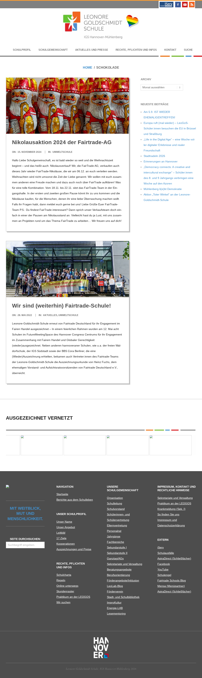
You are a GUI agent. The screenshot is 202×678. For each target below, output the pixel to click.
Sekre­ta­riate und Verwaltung (124, 564)
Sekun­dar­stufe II (117, 553)
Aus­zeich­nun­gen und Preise (73, 549)
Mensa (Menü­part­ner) (171, 586)
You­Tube (162, 569)
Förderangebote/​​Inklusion (123, 580)
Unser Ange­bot (65, 527)
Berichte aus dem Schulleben (74, 499)
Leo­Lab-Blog (115, 586)
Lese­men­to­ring (116, 613)
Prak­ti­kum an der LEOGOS (73, 596)
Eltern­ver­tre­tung (117, 525)
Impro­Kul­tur (114, 602)
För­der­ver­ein (115, 591)
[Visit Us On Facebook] (177, 2)
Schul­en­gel (164, 575)
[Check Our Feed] (191, 2)
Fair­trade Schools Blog (171, 580)
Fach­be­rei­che (115, 542)
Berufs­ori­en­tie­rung (118, 575)
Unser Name (64, 521)
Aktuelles (50, 315)
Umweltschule (62, 152)
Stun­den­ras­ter (65, 591)
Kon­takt (170, 49)
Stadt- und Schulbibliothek (123, 597)
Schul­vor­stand (116, 508)
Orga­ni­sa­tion (115, 497)
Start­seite (62, 494)
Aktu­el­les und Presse (91, 49)
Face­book (163, 564)
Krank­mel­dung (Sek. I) (171, 508)
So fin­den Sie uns (168, 514)
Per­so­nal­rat (114, 530)
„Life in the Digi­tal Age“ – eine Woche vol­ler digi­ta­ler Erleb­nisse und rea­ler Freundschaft (169, 145)
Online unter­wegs (67, 585)
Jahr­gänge (113, 536)
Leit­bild (60, 532)
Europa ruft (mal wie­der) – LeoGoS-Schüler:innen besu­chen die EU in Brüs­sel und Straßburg (170, 128)
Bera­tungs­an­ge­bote (119, 569)
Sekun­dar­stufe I (117, 547)
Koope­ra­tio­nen (65, 543)
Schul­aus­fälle (165, 553)
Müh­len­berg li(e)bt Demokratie (163, 189)
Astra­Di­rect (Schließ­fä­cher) (174, 558)
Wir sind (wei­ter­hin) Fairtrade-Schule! (61, 306)
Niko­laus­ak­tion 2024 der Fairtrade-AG (62, 142)
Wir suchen (63, 602)
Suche (188, 49)
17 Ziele (61, 538)
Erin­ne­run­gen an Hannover (161, 161)
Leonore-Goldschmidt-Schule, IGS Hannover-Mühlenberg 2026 (101, 669)
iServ (160, 547)
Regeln (60, 580)
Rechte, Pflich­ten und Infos (136, 49)
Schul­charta (63, 574)
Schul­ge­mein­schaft (53, 49)
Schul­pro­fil (22, 49)
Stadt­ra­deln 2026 (154, 156)
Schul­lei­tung (114, 503)
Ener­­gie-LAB (115, 608)
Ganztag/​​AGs (115, 558)
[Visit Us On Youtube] (184, 2)
